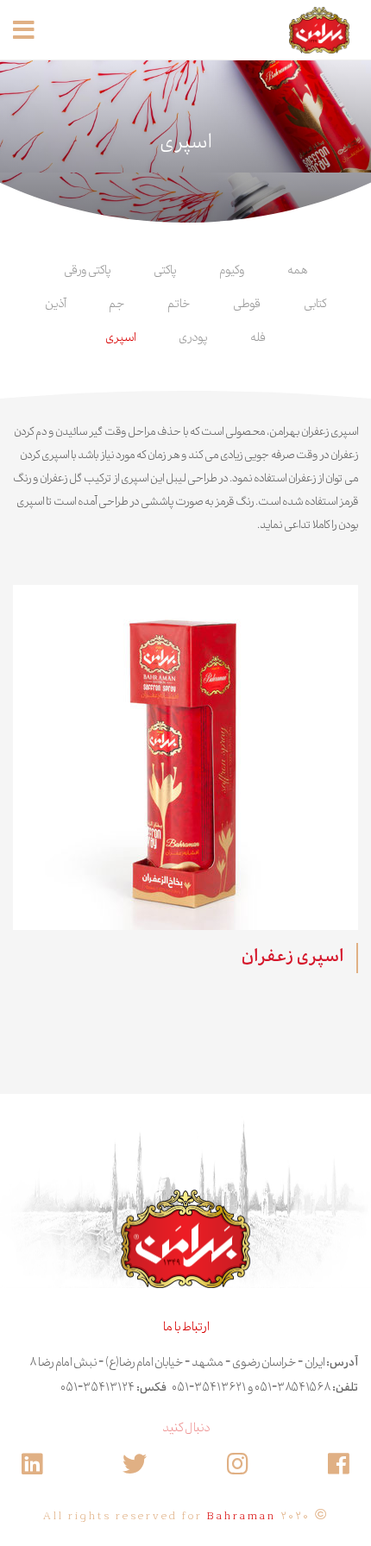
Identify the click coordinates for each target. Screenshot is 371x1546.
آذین (55, 304)
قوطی (247, 304)
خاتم (178, 304)
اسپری (120, 338)
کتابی (315, 304)
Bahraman (241, 1516)
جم (116, 304)
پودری (193, 338)
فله (258, 338)
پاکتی (165, 271)
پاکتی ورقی (87, 271)
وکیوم (231, 271)
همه (297, 271)
